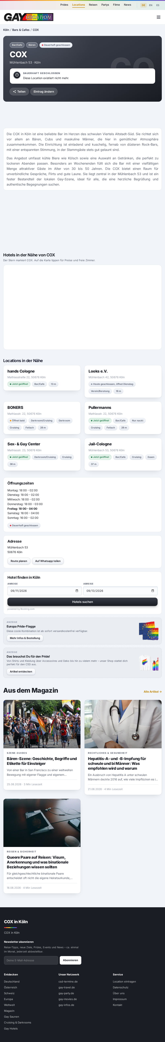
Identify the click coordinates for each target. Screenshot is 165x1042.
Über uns (119, 993)
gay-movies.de (68, 999)
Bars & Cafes (21, 29)
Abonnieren (70, 960)
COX (36, 29)
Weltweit (9, 1005)
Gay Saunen (11, 1016)
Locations (78, 4)
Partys (105, 4)
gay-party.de (66, 993)
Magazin (9, 1010)
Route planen (19, 561)
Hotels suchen (82, 602)
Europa (8, 999)
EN (150, 5)
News (127, 4)
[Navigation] (158, 17)
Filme (116, 4)
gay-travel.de (67, 987)
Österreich (10, 987)
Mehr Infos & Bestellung (25, 638)
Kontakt (117, 1005)
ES (157, 5)
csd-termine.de (68, 981)
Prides (64, 4)
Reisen (93, 4)
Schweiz (9, 993)
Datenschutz (120, 987)
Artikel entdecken (21, 671)
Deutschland (12, 981)
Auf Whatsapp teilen (48, 561)
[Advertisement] (82, 115)
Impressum (120, 999)
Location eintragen (124, 981)
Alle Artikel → (153, 691)
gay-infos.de (66, 1005)
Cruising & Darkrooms (17, 1022)
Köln (6, 29)
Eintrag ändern (44, 91)
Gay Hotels (11, 1028)
